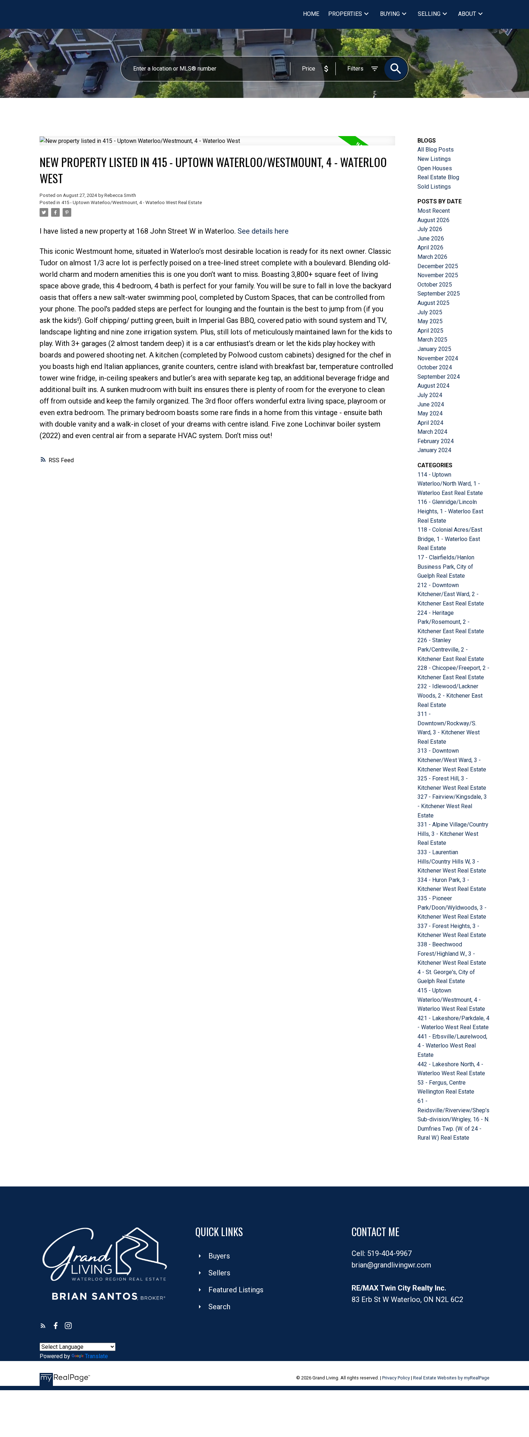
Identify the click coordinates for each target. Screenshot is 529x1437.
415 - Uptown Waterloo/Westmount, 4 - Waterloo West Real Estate (132, 202)
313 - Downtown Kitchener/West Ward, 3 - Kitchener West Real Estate (451, 759)
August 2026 (433, 220)
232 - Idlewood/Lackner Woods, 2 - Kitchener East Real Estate (450, 695)
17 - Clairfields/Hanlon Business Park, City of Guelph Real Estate (445, 566)
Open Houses (434, 168)
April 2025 (430, 330)
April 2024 (430, 422)
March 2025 (432, 339)
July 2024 (429, 395)
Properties (345, 13)
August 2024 (433, 385)
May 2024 (430, 413)
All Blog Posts (435, 149)
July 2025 (429, 312)
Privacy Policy (396, 1377)
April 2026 (430, 247)
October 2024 (434, 367)
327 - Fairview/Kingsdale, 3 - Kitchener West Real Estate (452, 806)
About (467, 13)
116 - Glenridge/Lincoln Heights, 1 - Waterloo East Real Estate (450, 511)
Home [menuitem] (311, 13)
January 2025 (434, 349)
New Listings (434, 159)
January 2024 (434, 450)
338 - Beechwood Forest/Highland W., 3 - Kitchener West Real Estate (451, 953)
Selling (429, 13)
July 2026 (429, 229)
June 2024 (430, 404)
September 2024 (438, 376)
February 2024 (435, 441)
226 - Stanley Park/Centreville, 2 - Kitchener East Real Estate (450, 649)
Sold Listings (434, 186)
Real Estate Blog (438, 177)
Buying (390, 13)
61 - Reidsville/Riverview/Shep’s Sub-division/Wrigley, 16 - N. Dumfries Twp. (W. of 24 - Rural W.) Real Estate (453, 1119)
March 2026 (432, 256)
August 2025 (433, 302)
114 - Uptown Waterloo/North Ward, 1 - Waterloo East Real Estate (450, 483)
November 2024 (437, 358)
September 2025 (438, 293)
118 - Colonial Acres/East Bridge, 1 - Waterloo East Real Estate (449, 538)
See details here (263, 231)
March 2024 (432, 431)
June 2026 (430, 238)
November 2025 (437, 275)
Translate (96, 1356)
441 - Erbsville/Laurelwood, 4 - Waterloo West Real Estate (452, 1045)
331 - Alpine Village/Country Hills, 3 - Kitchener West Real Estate (452, 833)
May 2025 (430, 321)
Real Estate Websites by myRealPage (451, 1377)
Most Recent (433, 210)
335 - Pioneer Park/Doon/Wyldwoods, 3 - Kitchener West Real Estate (452, 907)
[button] (43, 1325)
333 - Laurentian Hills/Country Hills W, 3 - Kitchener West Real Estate (451, 861)
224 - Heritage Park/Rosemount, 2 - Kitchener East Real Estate (450, 622)
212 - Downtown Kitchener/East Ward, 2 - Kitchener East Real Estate (450, 594)
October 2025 (434, 284)
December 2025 (437, 266)
